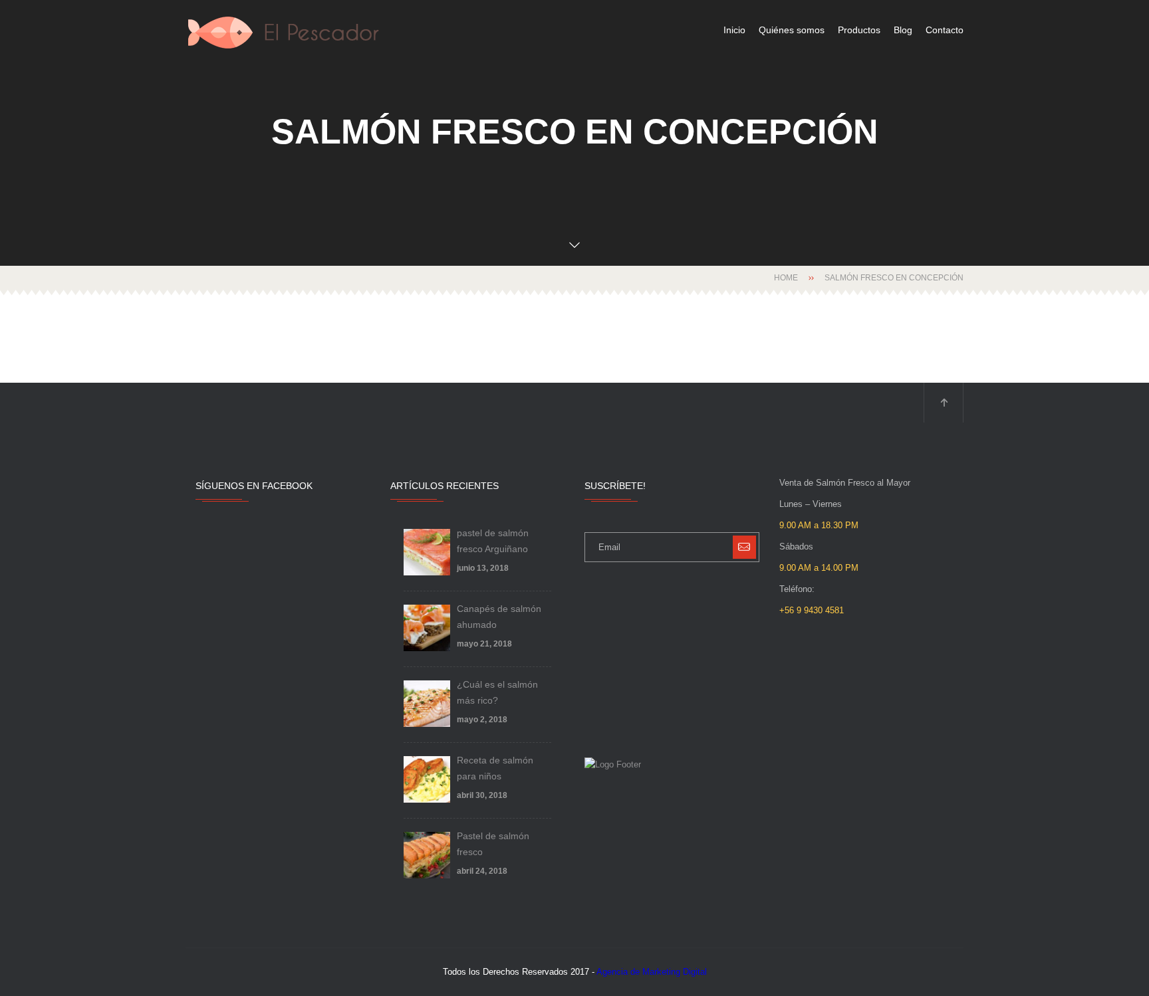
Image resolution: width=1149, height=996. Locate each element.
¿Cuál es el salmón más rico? (497, 692)
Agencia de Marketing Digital (651, 972)
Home (786, 277)
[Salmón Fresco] (285, 30)
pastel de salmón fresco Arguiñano (493, 541)
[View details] (427, 552)
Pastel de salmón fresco (493, 844)
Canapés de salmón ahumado (499, 616)
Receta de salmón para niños (495, 768)
